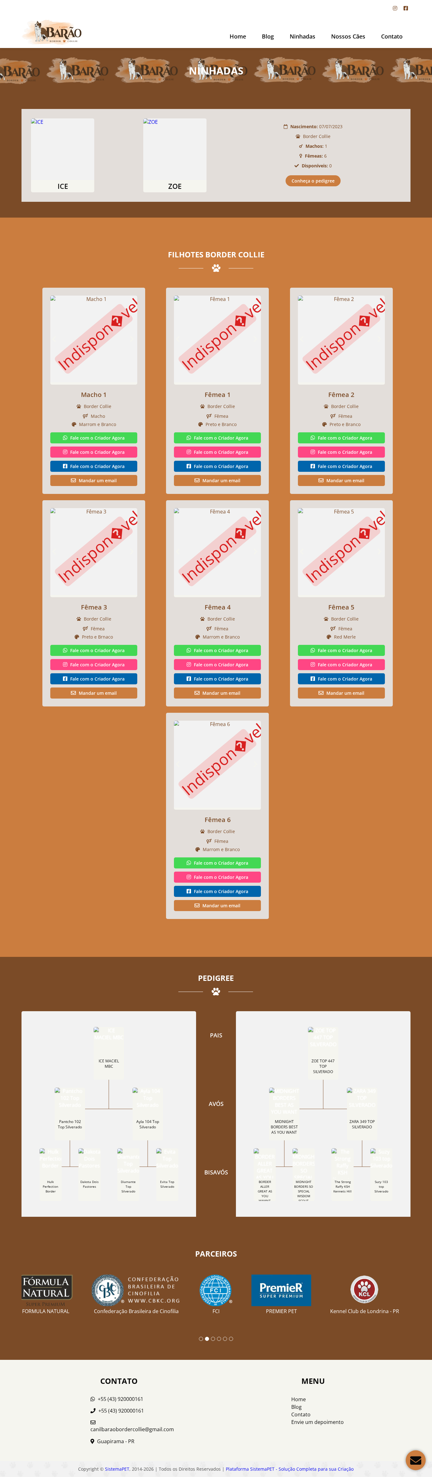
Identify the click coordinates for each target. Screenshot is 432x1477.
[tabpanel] (216, 1292)
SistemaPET (117, 1469)
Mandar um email (97, 480)
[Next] (133, 339)
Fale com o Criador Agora (97, 438)
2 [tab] (207, 1339)
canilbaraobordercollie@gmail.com (132, 1429)
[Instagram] (395, 8)
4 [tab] (219, 1339)
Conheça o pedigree (313, 181)
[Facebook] (405, 8)
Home (238, 36)
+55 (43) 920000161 (119, 1399)
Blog (268, 36)
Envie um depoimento (317, 1422)
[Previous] (54, 339)
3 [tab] (213, 1339)
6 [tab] (231, 1339)
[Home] (52, 32)
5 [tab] (225, 1339)
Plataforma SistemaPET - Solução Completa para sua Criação (290, 1469)
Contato (392, 36)
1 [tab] (201, 1339)
